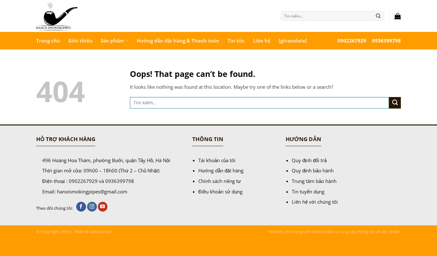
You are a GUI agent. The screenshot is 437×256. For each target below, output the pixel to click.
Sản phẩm (112, 40)
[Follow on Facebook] (81, 207)
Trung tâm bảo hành (314, 181)
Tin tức (236, 40)
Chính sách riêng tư (219, 181)
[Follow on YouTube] (103, 207)
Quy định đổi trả (309, 160)
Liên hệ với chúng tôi (315, 202)
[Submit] (378, 16)
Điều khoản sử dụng (220, 191)
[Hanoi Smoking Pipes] (80, 16)
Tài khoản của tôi (216, 160)
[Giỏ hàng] (397, 16)
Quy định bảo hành (313, 170)
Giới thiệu (80, 40)
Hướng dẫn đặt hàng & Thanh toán (178, 40)
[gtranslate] (293, 40)
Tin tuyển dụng (308, 191)
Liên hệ (261, 40)
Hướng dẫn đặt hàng (220, 170)
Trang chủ (48, 40)
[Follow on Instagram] (92, 207)
